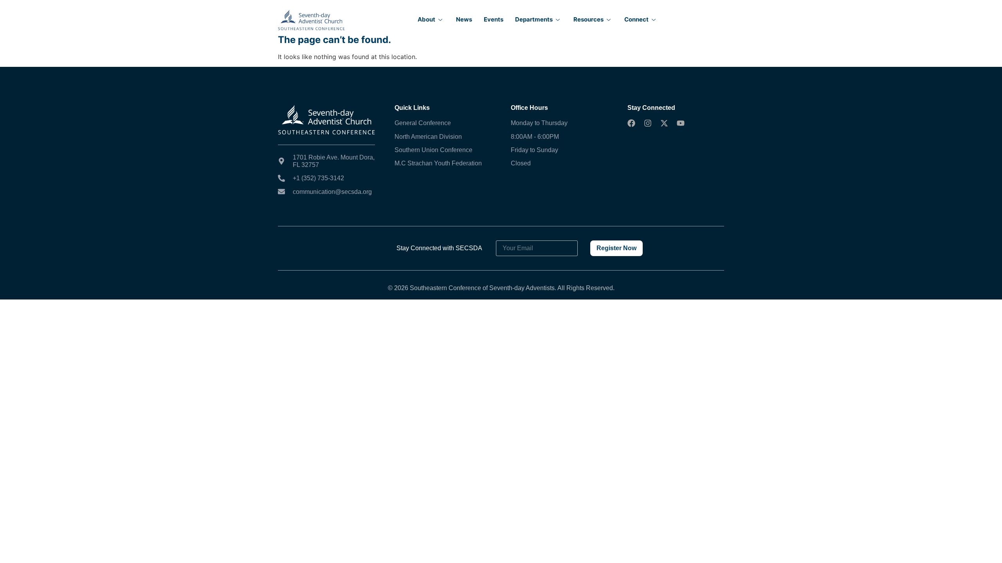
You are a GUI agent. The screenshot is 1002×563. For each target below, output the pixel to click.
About (426, 19)
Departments (534, 19)
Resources (588, 19)
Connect (636, 19)
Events (493, 19)
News (464, 19)
